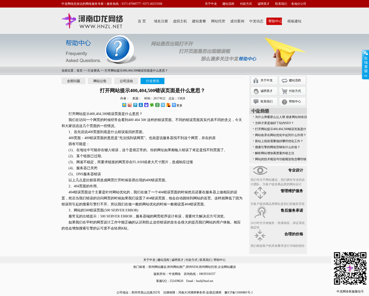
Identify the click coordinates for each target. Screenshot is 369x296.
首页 (80, 70)
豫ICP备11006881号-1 (238, 292)
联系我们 (281, 4)
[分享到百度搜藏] (146, 105)
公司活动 (126, 81)
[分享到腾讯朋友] (151, 105)
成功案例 (237, 21)
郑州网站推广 (176, 267)
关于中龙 (211, 4)
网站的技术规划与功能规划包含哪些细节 (280, 159)
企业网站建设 (227, 267)
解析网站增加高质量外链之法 (274, 153)
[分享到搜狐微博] (168, 105)
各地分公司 (298, 4)
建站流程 (228, 4)
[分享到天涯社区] (162, 105)
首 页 (142, 21)
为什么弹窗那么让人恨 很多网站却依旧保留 (281, 117)
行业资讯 (94, 70)
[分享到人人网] (140, 105)
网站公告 (99, 81)
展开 (365, 64)
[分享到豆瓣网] (157, 105)
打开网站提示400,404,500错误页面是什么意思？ (280, 129)
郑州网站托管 (208, 267)
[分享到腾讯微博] (135, 105)
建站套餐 (199, 21)
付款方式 (246, 4)
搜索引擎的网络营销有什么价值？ (277, 147)
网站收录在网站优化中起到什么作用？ (280, 135)
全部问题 (73, 81)
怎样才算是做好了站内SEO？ (274, 123)
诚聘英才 (264, 4)
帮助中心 (275, 21)
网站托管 (218, 21)
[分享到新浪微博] (129, 105)
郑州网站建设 (157, 267)
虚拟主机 (180, 21)
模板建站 (294, 21)
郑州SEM (192, 267)
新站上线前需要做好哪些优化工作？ (279, 141)
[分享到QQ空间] (124, 105)
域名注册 (161, 21)
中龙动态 (256, 21)
